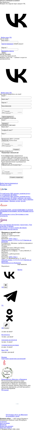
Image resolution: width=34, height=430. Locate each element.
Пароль (4, 47)
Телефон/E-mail (7, 130)
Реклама (4, 357)
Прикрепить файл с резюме (10, 139)
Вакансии (3, 424)
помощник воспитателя (9, 340)
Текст (3, 133)
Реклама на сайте (5, 185)
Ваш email (5, 40)
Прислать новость (6, 427)
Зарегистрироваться (11, 183)
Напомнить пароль (7, 51)
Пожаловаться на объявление (11, 263)
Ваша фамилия (6, 106)
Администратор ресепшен (10, 345)
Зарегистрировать (7, 44)
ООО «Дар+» (13, 238)
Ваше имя (5, 99)
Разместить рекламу (6, 426)
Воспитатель (5, 335)
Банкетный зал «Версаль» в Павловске (14, 379)
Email (3, 96)
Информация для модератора (11, 165)
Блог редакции (5, 423)
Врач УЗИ (4, 350)
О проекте (3, 421)
